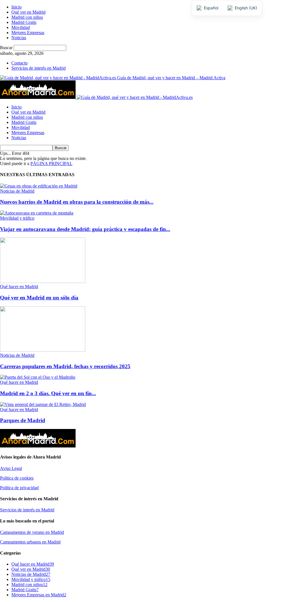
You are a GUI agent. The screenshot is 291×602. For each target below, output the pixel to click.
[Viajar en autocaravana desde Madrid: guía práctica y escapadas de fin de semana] (36, 213)
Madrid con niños (27, 17)
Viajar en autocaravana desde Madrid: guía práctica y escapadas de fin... (85, 229)
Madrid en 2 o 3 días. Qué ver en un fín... (48, 393)
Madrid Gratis (23, 22)
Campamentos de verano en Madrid (32, 532)
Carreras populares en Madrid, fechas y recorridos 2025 (65, 366)
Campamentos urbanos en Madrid (30, 541)
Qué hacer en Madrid (19, 286)
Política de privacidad (19, 487)
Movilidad (20, 27)
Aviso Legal (11, 468)
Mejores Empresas (27, 32)
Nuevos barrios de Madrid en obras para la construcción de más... (76, 202)
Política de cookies (17, 478)
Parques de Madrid (22, 420)
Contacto (19, 63)
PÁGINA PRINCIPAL (51, 163)
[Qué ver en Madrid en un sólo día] (42, 281)
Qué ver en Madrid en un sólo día (39, 298)
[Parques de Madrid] (43, 404)
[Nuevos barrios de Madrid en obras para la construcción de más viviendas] (38, 186)
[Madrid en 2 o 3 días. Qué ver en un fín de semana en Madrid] (37, 377)
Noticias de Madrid (17, 191)
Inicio (16, 7)
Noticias (18, 37)
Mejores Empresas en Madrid (38, 594)
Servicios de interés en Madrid (38, 68)
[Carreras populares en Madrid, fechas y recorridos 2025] (42, 350)
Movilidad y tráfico (17, 218)
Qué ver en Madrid (28, 12)
